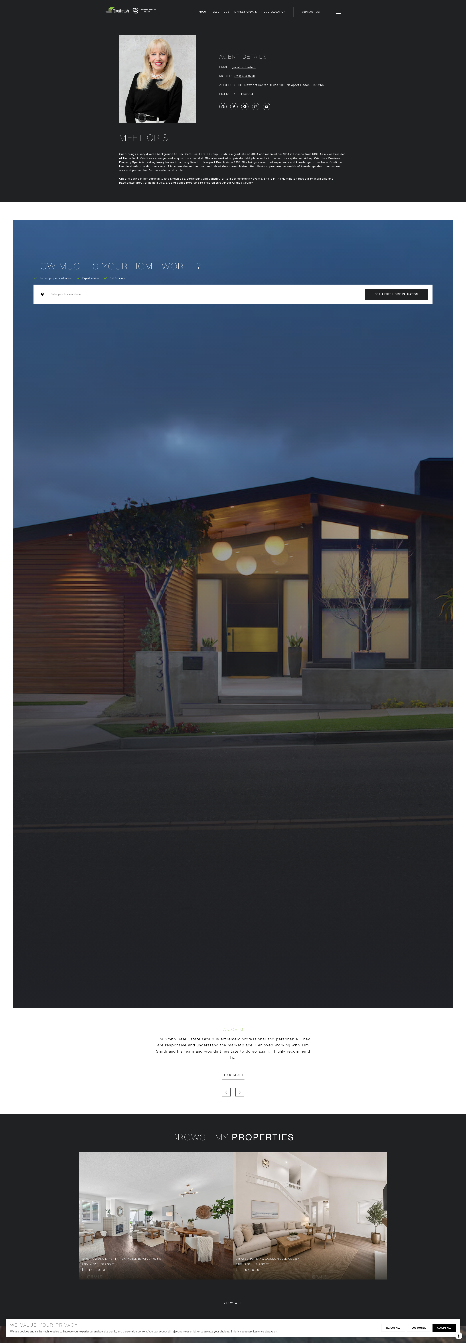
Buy (227, 11)
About (203, 11)
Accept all (444, 1327)
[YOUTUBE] (266, 106)
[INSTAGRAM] (255, 106)
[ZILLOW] (223, 106)
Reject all (393, 1327)
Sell (216, 11)
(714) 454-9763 (244, 76)
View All (233, 1303)
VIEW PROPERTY (156, 1215)
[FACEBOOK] (234, 106)
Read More (233, 1075)
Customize (419, 1327)
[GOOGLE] (244, 106)
